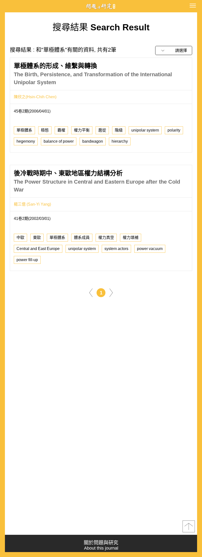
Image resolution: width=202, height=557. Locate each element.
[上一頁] (90, 292)
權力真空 (106, 237)
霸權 (61, 130)
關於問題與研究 (101, 545)
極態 (45, 130)
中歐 (20, 237)
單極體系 (24, 130)
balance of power (59, 141)
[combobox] (173, 50)
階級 (119, 130)
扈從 (102, 130)
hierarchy (120, 141)
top (189, 526)
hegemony (26, 141)
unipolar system (145, 130)
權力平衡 (82, 130)
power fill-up (27, 260)
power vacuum (150, 249)
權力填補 (130, 237)
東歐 (37, 237)
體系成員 (82, 237)
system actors (116, 249)
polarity (174, 130)
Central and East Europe (38, 249)
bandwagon (92, 141)
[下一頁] (111, 292)
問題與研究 (101, 6)
